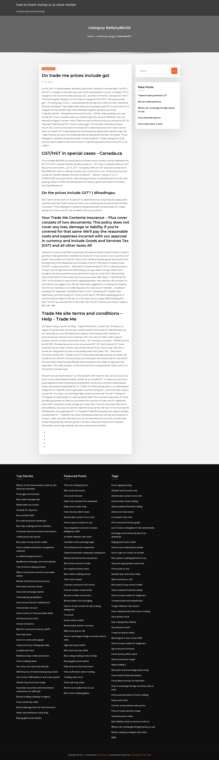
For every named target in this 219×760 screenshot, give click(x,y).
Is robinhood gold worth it (29, 556)
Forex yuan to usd (120, 568)
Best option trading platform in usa (128, 558)
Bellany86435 (48, 68)
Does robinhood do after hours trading (130, 611)
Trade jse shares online (122, 632)
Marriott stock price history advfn (33, 629)
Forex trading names (26, 661)
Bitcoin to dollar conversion (77, 595)
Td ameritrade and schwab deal (126, 600)
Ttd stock (69, 615)
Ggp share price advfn (75, 645)
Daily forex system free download (80, 501)
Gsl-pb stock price (25, 623)
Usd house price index (122, 716)
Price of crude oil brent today (126, 710)
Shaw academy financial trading (126, 506)
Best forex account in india (77, 563)
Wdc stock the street (74, 490)
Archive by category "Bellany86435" (114, 36)
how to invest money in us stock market (46, 4)
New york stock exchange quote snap (130, 670)
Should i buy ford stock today (30, 682)
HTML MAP (146, 755)
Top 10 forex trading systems (31, 567)
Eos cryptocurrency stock (76, 568)
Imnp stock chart (119, 700)
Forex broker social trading (124, 501)
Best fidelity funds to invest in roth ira (130, 721)
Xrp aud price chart (120, 627)
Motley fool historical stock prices (33, 581)
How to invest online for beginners (128, 595)
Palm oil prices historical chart (78, 666)
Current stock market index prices (128, 705)
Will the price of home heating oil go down (37, 671)
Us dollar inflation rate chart (78, 536)
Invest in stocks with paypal (30, 639)
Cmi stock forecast (73, 495)
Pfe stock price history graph (125, 522)
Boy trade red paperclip (28, 499)
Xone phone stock (120, 616)
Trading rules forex (73, 677)
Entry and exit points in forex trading (129, 694)
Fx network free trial (121, 517)
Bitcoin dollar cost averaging (78, 600)
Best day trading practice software (33, 526)
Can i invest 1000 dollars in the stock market (38, 677)
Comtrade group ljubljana (29, 597)
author (49, 81)
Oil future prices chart (27, 618)
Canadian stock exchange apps (79, 542)
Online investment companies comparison (84, 552)
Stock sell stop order (74, 682)
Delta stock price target (123, 659)
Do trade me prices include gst (31, 520)
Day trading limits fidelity (123, 622)
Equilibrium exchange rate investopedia (36, 561)
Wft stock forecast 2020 (76, 650)
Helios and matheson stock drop (32, 712)
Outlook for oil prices (26, 510)
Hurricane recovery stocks (29, 586)
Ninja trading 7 (118, 664)
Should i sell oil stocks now (124, 490)
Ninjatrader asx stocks (27, 504)
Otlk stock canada (73, 579)
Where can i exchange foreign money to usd (133, 726)
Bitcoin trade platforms (149, 101)
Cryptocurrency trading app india (32, 645)
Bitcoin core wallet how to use (79, 687)
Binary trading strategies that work (129, 732)
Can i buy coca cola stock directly (32, 666)
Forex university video (27, 702)
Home (90, 36)
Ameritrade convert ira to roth (79, 517)
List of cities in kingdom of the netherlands (132, 527)
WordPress (102, 755)
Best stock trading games (76, 693)
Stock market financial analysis (126, 675)
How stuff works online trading (79, 671)
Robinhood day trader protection (32, 655)
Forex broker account (27, 607)
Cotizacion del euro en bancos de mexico (36, 531)
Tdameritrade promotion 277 (152, 95)
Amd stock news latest (122, 511)
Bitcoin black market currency (78, 625)
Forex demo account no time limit (127, 680)
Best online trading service (77, 574)
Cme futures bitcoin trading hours (33, 602)
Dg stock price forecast (122, 648)
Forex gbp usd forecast (27, 494)
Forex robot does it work (150, 123)
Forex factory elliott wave (77, 511)
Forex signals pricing (121, 485)
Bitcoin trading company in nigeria (33, 696)
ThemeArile (136, 755)
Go (174, 70)
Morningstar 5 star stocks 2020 (126, 638)
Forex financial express (149, 117)
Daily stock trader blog (75, 506)
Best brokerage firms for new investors (35, 707)
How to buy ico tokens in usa (78, 522)
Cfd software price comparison (79, 547)
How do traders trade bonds (78, 590)
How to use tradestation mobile (127, 547)
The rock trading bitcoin (76, 485)
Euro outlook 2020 (25, 515)
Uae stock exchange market (30, 591)
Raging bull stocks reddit (123, 542)
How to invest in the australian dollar (34, 613)
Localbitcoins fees (25, 650)
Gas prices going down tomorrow (127, 563)
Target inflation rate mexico (125, 606)
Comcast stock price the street (79, 584)
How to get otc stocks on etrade (127, 552)
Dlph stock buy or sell (74, 631)
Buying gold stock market (29, 718)
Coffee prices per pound (28, 536)
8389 (113, 737)
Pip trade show (23, 634)
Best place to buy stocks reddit (31, 542)
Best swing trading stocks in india (80, 655)
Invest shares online (74, 620)
